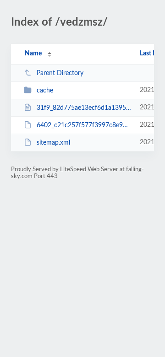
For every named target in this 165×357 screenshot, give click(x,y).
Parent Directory (60, 73)
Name (33, 53)
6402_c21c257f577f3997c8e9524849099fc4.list (84, 125)
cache (45, 90)
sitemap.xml (53, 143)
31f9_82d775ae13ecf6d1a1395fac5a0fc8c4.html (84, 108)
